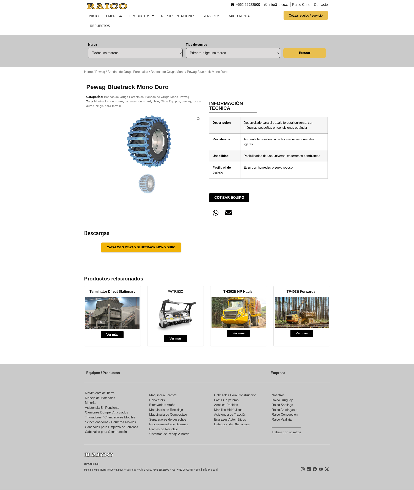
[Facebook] (315, 469)
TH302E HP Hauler (238, 291)
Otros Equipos (170, 101)
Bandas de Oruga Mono (167, 72)
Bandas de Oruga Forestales (128, 72)
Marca (92, 44)
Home (88, 72)
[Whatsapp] (215, 212)
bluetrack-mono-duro (108, 101)
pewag (186, 101)
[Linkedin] (309, 469)
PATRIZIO (175, 291)
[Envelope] (228, 212)
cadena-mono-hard (138, 101)
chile (156, 101)
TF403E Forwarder (302, 291)
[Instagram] (303, 469)
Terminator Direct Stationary (112, 291)
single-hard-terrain (108, 106)
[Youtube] (321, 469)
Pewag (100, 72)
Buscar (304, 53)
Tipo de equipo (196, 44)
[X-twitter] (327, 469)
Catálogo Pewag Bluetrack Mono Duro (141, 247)
